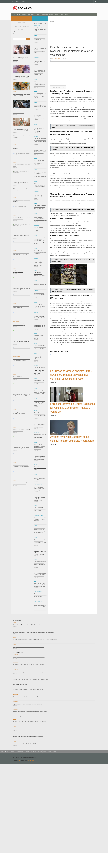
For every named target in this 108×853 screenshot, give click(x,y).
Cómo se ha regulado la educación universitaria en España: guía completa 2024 (39, 316)
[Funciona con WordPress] (19, 760)
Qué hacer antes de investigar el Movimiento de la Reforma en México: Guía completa (40, 553)
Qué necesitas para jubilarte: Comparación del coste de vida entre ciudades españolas (29, 721)
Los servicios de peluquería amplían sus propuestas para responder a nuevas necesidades (20, 59)
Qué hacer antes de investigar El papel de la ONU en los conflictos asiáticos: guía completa (30, 671)
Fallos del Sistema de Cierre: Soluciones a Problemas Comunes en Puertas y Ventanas (72, 407)
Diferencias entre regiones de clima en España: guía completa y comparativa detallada (40, 152)
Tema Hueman (30, 760)
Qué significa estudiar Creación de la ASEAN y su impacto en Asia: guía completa (40, 436)
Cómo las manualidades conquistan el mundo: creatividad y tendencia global (40, 274)
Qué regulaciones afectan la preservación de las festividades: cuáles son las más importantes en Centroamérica (35, 639)
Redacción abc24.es (56, 58)
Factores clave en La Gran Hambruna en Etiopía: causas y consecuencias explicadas (40, 392)
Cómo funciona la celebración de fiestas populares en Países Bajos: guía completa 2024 (40, 575)
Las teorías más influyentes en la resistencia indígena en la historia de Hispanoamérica (40, 478)
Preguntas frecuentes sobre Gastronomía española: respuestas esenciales (27, 704)
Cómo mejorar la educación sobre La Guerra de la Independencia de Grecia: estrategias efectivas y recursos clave (39, 370)
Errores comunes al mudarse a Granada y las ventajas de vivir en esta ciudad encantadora (40, 347)
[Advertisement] (72, 36)
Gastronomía (36, 57)
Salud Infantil (41, 515)
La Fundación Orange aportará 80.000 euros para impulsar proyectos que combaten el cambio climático (71, 374)
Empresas (24, 14)
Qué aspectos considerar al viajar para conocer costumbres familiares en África (28, 647)
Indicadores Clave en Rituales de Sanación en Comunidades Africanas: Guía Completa (40, 458)
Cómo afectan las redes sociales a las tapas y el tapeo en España (40, 229)
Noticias (17, 1)
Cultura (61, 14)
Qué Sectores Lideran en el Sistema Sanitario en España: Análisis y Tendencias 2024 (39, 585)
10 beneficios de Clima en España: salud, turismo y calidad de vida (40, 29)
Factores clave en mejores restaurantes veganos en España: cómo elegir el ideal (28, 689)
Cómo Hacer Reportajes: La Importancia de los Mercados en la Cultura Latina (40, 306)
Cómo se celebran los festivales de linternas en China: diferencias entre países (28, 624)
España (56, 14)
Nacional (51, 14)
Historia (35, 79)
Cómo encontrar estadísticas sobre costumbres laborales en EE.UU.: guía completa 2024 (40, 605)
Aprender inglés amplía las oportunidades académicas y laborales (39, 337)
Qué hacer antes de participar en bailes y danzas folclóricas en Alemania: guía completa (40, 185)
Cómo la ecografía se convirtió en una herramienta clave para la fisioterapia (40, 519)
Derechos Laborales (38, 484)
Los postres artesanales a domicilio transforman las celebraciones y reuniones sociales (30, 711)
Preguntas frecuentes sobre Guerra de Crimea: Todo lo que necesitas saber (40, 252)
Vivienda (35, 203)
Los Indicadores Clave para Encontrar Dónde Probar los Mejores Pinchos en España (39, 61)
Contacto (23, 1)
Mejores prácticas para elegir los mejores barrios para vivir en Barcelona (40, 468)
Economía (38, 14)
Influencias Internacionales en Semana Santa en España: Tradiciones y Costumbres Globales (31, 679)
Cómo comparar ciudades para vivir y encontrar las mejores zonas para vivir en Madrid (40, 207)
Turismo (35, 124)
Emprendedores (31, 14)
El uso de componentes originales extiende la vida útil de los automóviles (40, 509)
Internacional (45, 14)
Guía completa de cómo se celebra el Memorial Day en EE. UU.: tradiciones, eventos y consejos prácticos (33, 632)
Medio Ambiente (37, 25)
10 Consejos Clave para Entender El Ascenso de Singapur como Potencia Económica (29, 729)
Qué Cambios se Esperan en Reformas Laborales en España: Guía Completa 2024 (40, 595)
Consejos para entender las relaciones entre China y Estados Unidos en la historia (28, 657)
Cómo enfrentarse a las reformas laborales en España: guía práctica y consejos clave (40, 489)
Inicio (13, 1)
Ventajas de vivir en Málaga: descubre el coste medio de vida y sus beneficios (39, 499)
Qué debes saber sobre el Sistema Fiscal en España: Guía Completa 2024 (27, 743)
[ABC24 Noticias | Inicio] (22, 8)
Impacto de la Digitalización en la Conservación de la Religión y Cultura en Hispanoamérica (40, 107)
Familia (14, 321)
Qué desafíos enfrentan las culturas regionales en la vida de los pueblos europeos (39, 327)
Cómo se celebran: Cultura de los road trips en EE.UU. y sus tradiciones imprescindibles (39, 40)
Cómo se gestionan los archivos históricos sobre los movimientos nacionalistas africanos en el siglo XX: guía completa (40, 240)
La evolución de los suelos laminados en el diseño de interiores (39, 382)
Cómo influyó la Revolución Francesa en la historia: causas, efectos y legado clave (40, 426)
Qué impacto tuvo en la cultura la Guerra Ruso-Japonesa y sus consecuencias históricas (40, 284)
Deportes (36, 515)
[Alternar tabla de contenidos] (63, 87)
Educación (36, 136)
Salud (35, 581)
